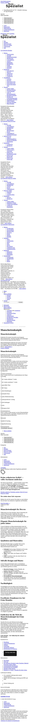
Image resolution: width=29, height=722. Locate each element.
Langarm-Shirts (10, 194)
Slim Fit (9, 72)
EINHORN (10, 62)
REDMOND (10, 64)
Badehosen (9, 253)
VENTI (9, 61)
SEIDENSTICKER (12, 57)
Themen (6, 87)
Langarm (9, 79)
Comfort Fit (10, 76)
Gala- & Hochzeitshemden (11, 93)
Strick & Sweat (7, 136)
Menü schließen (7, 294)
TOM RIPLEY (10, 133)
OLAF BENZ (10, 230)
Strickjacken (10, 141)
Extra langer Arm (11, 83)
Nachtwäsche (7, 256)
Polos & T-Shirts (8, 190)
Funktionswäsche (11, 249)
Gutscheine (6, 646)
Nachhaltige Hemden (12, 99)
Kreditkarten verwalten (12, 317)
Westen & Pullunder (12, 140)
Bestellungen (10, 318)
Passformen (6, 69)
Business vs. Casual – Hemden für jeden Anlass (15, 670)
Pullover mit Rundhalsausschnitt (11, 153)
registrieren (17, 310)
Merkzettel (9, 321)
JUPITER (9, 66)
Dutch (8, 299)
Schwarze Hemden (11, 102)
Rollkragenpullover (11, 139)
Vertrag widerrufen (10, 652)
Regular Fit (9, 75)
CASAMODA (10, 60)
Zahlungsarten (10, 316)
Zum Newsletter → (5, 503)
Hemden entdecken (5, 492)
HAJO (8, 132)
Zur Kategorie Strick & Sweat (8, 121)
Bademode (6, 250)
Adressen (9, 314)
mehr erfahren (10, 120)
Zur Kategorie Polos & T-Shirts (8, 178)
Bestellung (6, 642)
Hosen (8, 261)
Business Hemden (11, 90)
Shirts (8, 239)
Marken (6, 53)
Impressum (6, 31)
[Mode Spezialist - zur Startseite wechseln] (14, 7)
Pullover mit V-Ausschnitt (10, 150)
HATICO (9, 68)
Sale (5, 454)
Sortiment (6, 238)
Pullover (9, 137)
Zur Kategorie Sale (5, 280)
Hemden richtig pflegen (9, 668)
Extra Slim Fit (10, 70)
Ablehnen (3, 720)
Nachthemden (10, 258)
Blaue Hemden (10, 103)
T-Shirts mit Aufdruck (12, 204)
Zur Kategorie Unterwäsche (7, 224)
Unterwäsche (7, 453)
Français (9, 298)
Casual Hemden (11, 91)
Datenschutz (7, 27)
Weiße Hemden (10, 101)
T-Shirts (9, 193)
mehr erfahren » (8, 346)
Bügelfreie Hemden (11, 95)
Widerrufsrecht (7, 28)
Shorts (8, 245)
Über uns (6, 662)
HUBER (9, 236)
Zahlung (6, 644)
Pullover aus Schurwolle (10, 158)
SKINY (9, 235)
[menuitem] (16, 25)
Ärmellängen (7, 77)
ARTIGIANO (10, 54)
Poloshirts (9, 192)
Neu (5, 447)
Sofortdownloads (11, 320)
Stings (8, 242)
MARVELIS (10, 58)
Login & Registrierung (9, 643)
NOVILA (9, 232)
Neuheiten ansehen (15, 492)
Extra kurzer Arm (11, 81)
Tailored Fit (9, 73)
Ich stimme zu (9, 720)
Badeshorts (9, 251)
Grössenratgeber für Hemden (11, 666)
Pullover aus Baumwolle (10, 156)
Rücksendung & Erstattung (10, 649)
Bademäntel (10, 254)
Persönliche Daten (11, 313)
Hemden (6, 449)
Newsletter (6, 660)
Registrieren (4, 33)
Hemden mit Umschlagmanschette (12, 97)
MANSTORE (10, 231)
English (9, 296)
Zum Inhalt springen (6, 1)
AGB (5, 25)
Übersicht (9, 312)
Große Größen (10, 88)
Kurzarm (9, 80)
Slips (8, 243)
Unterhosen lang (11, 247)
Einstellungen (16, 720)
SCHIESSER (10, 228)
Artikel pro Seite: (5, 504)
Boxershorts (10, 246)
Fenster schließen (5, 2)
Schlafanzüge (10, 257)
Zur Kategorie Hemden (6, 50)
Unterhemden (10, 241)
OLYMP (9, 55)
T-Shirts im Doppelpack (10, 206)
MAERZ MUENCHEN (10, 130)
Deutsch (9, 295)
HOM (8, 234)
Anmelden (11, 33)
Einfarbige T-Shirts (11, 203)
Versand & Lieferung (9, 647)
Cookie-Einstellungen (9, 29)
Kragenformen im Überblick (11, 667)
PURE (8, 65)
